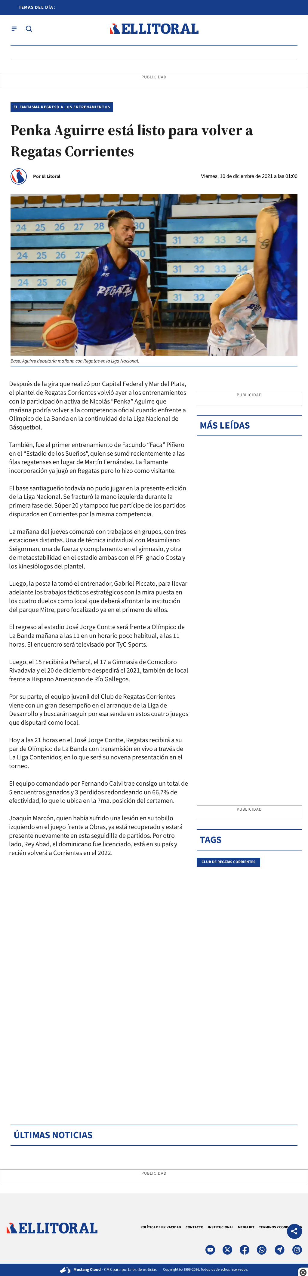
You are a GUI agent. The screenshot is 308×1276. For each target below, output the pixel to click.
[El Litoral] (154, 29)
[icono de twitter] (227, 1249)
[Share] (294, 1232)
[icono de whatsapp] (261, 1249)
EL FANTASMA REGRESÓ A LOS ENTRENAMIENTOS (62, 107)
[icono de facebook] (244, 1249)
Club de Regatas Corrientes (228, 862)
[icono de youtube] (210, 1249)
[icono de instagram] (297, 1249)
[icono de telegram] (279, 1249)
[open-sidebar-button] (14, 28)
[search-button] (28, 28)
